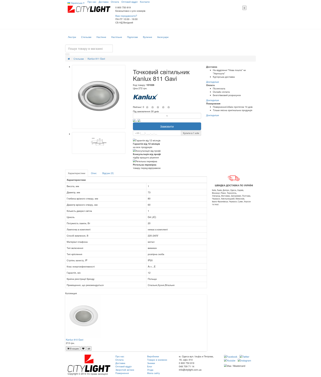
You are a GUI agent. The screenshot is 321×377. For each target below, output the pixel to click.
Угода (150, 369)
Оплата (115, 1)
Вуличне (147, 37)
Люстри (72, 37)
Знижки (151, 363)
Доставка (104, 1)
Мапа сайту (153, 373)
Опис (94, 173)
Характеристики (76, 173)
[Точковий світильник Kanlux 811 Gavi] (98, 97)
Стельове (86, 37)
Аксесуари (163, 37)
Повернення (122, 373)
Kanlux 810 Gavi (74, 339)
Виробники (153, 356)
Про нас (91, 1)
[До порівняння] (88, 348)
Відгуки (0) (108, 173)
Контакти (145, 1)
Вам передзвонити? (126, 15)
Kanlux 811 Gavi (96, 58)
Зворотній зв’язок (124, 369)
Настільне (116, 37)
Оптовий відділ (129, 1)
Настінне (101, 37)
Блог (149, 366)
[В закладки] (83, 348)
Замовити (167, 126)
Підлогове (132, 37)
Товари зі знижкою (157, 359)
